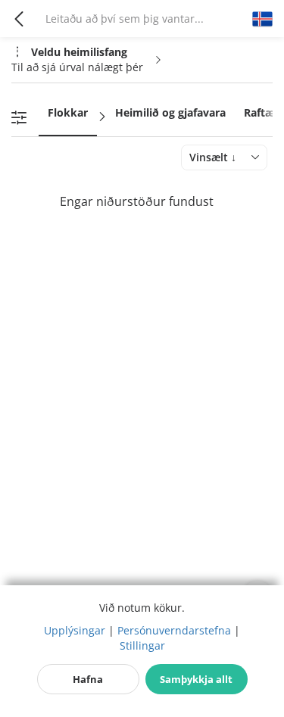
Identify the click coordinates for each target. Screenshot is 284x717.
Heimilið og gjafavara (170, 112)
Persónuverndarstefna (174, 630)
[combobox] (224, 157)
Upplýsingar (74, 630)
